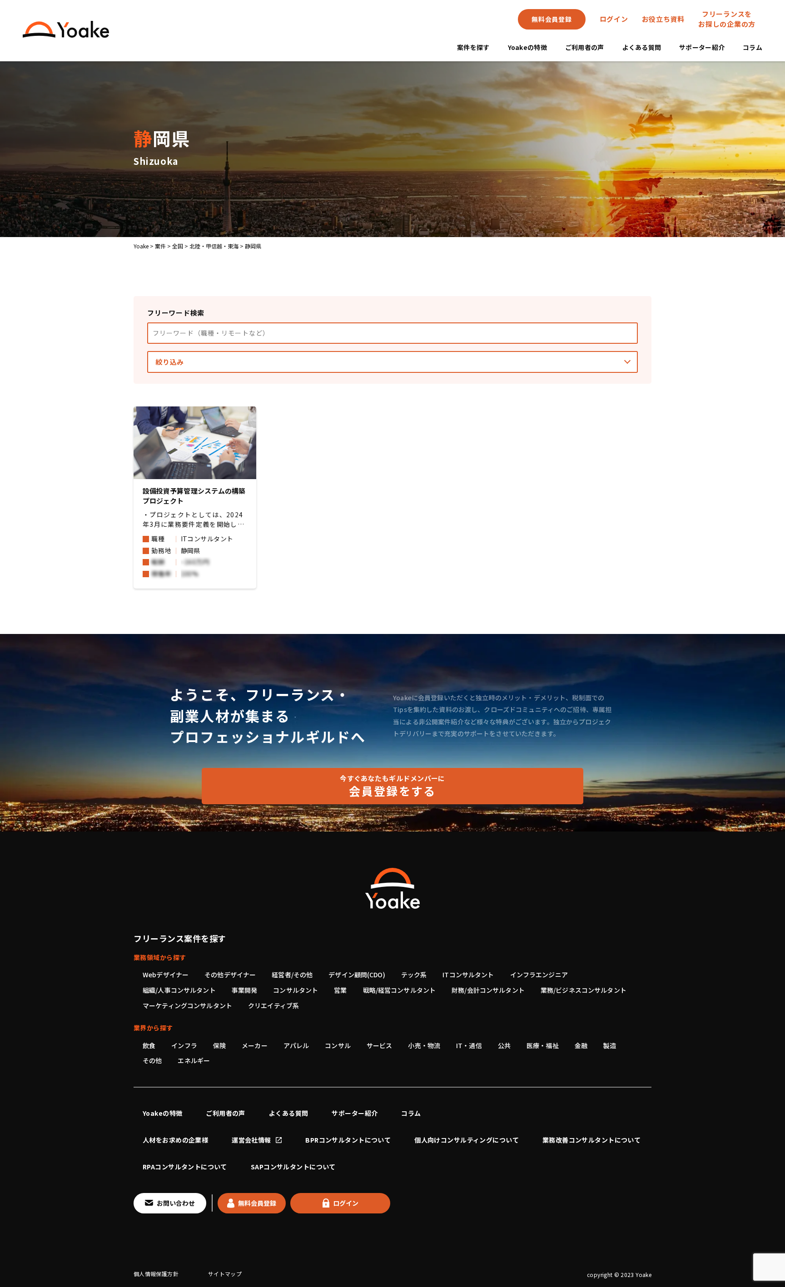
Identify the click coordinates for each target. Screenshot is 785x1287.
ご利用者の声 (584, 47)
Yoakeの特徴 (527, 47)
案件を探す (473, 47)
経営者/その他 (292, 974)
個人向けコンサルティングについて (466, 1139)
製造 (609, 1045)
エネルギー (194, 1060)
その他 (152, 1060)
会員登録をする (392, 786)
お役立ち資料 (663, 19)
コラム (752, 47)
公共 (504, 1045)
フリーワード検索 (175, 312)
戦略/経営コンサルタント (399, 990)
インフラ (184, 1045)
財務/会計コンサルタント (488, 990)
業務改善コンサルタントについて (591, 1139)
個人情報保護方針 (156, 1273)
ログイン (614, 19)
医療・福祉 (543, 1045)
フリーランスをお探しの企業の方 (726, 19)
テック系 (414, 974)
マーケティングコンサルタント (187, 1005)
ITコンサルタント (468, 974)
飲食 (149, 1045)
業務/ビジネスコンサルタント (583, 990)
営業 (340, 990)
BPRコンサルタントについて (348, 1139)
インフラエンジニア (539, 974)
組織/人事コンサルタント (179, 990)
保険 (219, 1045)
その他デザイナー (230, 974)
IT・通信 (469, 1045)
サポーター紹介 (702, 47)
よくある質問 (641, 47)
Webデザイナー (166, 974)
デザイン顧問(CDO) (356, 974)
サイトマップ (225, 1273)
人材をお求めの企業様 (175, 1139)
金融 (581, 1045)
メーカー (255, 1045)
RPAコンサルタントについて (185, 1166)
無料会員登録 (551, 19)
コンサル (338, 1045)
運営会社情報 (251, 1139)
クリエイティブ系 (273, 1005)
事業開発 (245, 990)
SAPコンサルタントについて (293, 1166)
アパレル (296, 1045)
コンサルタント (295, 990)
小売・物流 (424, 1045)
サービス (379, 1045)
